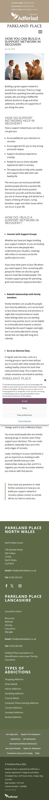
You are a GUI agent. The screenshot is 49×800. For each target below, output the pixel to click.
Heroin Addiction (13, 688)
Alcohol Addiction (13, 717)
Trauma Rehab (12, 698)
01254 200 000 (30, 6)
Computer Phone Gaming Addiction (22, 703)
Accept (24, 401)
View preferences (24, 415)
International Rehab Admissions (23, 743)
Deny (24, 408)
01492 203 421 (30, 3)
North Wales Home (14, 542)
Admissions (15, 739)
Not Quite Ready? (13, 748)
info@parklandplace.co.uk (27, 9)
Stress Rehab (11, 684)
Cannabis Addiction (14, 712)
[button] (45, 380)
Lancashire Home (13, 611)
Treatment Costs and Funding (19, 753)
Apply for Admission (32, 748)
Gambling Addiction (14, 693)
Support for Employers (30, 734)
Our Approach (12, 734)
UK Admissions (29, 739)
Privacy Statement (24, 421)
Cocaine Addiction (13, 707)
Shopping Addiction (14, 679)
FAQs (37, 753)
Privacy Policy (10, 790)
